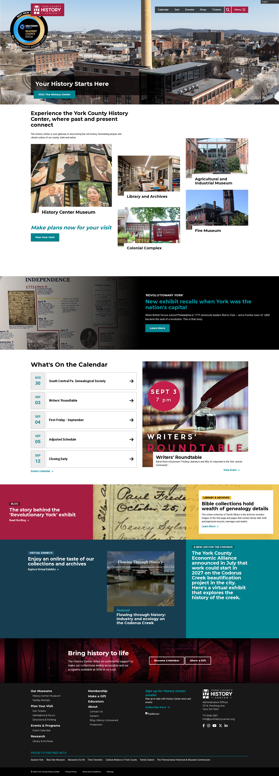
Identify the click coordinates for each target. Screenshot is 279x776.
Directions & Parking (44, 719)
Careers (94, 716)
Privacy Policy (71, 772)
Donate (189, 9)
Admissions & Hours (44, 715)
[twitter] (220, 725)
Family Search (147, 759)
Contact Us (96, 711)
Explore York (37, 759)
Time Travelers (95, 759)
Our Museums (41, 691)
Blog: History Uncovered (104, 720)
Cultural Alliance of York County (121, 759)
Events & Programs (45, 725)
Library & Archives (43, 741)
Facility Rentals (41, 700)
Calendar (163, 9)
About (93, 706)
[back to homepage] (47, 9)
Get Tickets (39, 711)
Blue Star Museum (55, 759)
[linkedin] (226, 725)
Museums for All (76, 759)
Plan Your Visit (42, 706)
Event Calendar (42, 730)
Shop (203, 9)
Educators (96, 701)
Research (38, 736)
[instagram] (208, 725)
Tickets (216, 9)
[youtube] (214, 725)
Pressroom (96, 724)
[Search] (228, 10)
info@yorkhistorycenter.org (219, 719)
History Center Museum (46, 695)
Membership (97, 691)
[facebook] (204, 725)
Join (177, 9)
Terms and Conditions (91, 772)
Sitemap (110, 772)
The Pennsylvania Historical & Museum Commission (183, 759)
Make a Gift (97, 696)
